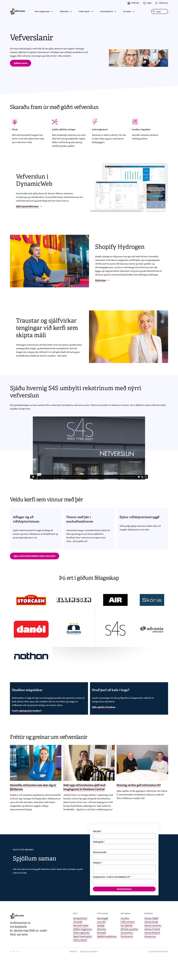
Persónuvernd (127, 936)
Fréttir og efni (84, 11)
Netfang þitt (98, 842)
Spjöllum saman (20, 63)
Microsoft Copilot (80, 925)
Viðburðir (135, 3)
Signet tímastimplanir (82, 936)
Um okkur (127, 11)
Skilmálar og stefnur (129, 929)
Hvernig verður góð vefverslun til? (139, 785)
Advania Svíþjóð (151, 918)
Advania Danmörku (152, 925)
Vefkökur (73, 951)
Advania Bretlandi (152, 932)
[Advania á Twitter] (17, 951)
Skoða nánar (100, 280)
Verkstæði (101, 932)
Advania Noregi (151, 922)
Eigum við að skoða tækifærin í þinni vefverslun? (35, 556)
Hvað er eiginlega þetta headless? (27, 711)
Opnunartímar (127, 932)
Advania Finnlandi (152, 929)
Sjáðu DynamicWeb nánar (27, 206)
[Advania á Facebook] (11, 951)
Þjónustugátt (102, 918)
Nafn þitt (96, 831)
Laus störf (101, 922)
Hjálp (149, 3)
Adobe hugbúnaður (81, 932)
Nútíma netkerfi (80, 940)
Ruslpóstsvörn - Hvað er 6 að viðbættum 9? (111, 877)
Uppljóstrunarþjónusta (106, 936)
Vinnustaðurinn (106, 11)
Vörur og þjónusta (42, 11)
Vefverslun (163, 3)
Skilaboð (97, 863)
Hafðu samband (128, 922)
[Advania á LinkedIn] (20, 951)
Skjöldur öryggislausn (82, 929)
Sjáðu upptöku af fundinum (104, 707)
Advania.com (150, 936)
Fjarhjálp (100, 925)
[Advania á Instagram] (14, 951)
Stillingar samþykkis (89, 951)
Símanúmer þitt (99, 852)
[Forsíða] (17, 11)
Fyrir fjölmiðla (127, 925)
